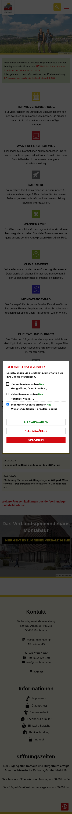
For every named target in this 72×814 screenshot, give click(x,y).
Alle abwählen (36, 430)
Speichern (36, 439)
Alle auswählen (36, 422)
